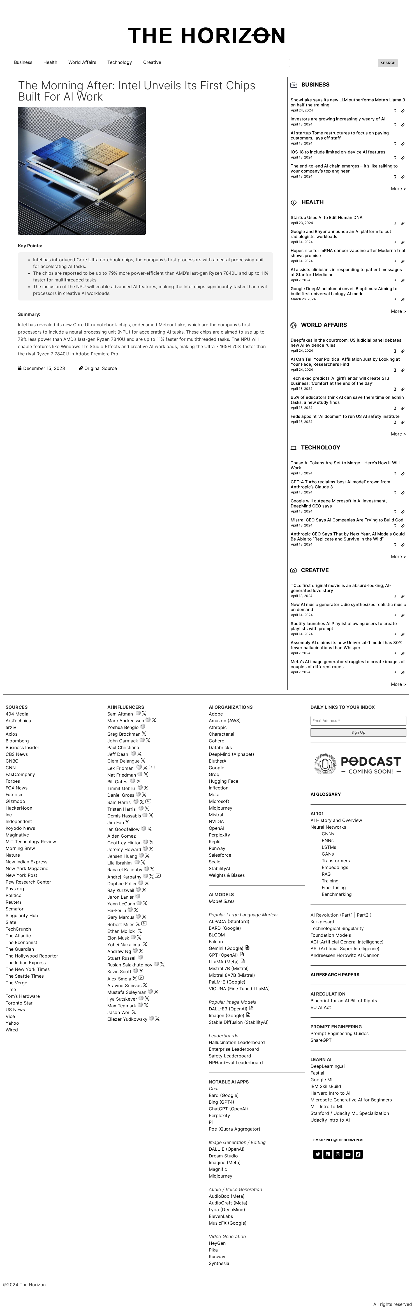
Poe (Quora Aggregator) (234, 1129)
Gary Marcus (120, 917)
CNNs (328, 833)
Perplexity (219, 835)
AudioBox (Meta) (227, 1196)
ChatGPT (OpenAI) (228, 1108)
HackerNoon (19, 808)
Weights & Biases (227, 875)
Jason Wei (118, 1012)
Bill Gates (117, 781)
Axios (11, 734)
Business (23, 62)
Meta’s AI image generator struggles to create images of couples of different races (348, 664)
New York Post (21, 875)
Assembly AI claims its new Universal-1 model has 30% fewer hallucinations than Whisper (346, 645)
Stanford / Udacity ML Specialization (350, 1113)
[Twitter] (317, 1154)
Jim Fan (115, 822)
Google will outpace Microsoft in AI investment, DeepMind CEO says (339, 503)
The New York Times (28, 969)
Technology (119, 62)
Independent (19, 821)
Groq (214, 774)
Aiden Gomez (121, 836)
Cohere (216, 741)
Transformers (336, 860)
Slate (11, 922)
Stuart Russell (121, 958)
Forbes (13, 781)
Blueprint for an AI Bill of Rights (344, 1000)
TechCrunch (18, 929)
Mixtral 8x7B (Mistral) (232, 975)
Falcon (216, 941)
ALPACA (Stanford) (229, 921)
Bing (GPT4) (221, 1102)
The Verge (16, 982)
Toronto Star (19, 1003)
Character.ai (221, 734)
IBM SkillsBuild (326, 1086)
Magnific (218, 1169)
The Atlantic (18, 935)
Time (11, 989)
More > (398, 188)
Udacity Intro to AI (330, 1120)
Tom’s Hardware (23, 996)
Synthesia (219, 1263)
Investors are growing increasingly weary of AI (338, 119)
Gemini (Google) (226, 948)
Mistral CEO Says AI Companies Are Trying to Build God (347, 520)
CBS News (17, 754)
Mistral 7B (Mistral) (229, 968)
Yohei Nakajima (123, 944)
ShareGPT (321, 1040)
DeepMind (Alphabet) (231, 754)
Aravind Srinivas (124, 985)
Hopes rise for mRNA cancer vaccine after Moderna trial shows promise (348, 253)
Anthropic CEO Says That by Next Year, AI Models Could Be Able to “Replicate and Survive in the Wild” (348, 536)
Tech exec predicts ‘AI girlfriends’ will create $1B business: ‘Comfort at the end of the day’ (340, 381)
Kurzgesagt (322, 921)
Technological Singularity (337, 928)
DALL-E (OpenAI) (227, 1149)
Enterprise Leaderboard (234, 1049)
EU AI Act (321, 1007)
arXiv (11, 727)
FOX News (16, 788)
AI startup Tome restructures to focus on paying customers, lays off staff (340, 135)
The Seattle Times (25, 976)
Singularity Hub (22, 915)
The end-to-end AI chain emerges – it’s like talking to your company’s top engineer (344, 168)
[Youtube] (348, 1154)
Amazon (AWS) (225, 720)
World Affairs (82, 62)
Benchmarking (337, 894)
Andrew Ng (119, 951)
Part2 (363, 915)
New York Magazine (27, 868)
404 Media (17, 714)
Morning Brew (20, 848)
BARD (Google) (225, 928)
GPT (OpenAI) (223, 955)
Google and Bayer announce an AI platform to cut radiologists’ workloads (341, 234)
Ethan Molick (121, 931)
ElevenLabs (221, 1216)
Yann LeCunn (121, 903)
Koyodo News (20, 828)
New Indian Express (26, 861)
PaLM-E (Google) (227, 982)
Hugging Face (223, 781)
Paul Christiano (123, 747)
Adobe (216, 714)
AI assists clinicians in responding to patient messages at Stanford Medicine (346, 272)
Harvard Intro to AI (330, 1093)
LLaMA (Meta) (224, 961)
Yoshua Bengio (123, 727)
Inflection (218, 788)
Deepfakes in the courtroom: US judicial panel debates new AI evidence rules (346, 342)
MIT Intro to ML (327, 1106)
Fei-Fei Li (116, 910)
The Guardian (20, 949)
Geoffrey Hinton (124, 842)
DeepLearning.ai (328, 1066)
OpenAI (216, 828)
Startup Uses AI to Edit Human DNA (327, 217)
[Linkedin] (327, 1154)
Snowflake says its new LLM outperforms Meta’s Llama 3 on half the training (348, 102)
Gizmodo (15, 801)
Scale (214, 861)
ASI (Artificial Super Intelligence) (345, 948)
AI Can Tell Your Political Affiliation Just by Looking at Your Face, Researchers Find (345, 361)
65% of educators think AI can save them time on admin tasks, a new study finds (347, 400)
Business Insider (22, 747)
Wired (12, 1030)
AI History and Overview (336, 820)
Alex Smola (119, 979)
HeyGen (217, 1243)
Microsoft (219, 801)
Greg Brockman (123, 734)
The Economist (21, 942)
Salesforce (220, 855)
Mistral (216, 814)
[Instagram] (338, 1154)
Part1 (347, 915)
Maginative (17, 835)
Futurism (15, 794)
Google (216, 767)
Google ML (322, 1079)
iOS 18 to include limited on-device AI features (338, 152)
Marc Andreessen (125, 720)
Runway (217, 848)
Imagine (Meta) (225, 1162)
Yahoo (12, 1023)
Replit (215, 841)
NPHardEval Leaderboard (236, 1062)
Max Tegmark (121, 1005)
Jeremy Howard (124, 849)
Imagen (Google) (226, 1015)
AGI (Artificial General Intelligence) (347, 942)
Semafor (15, 909)
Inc (9, 814)
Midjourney (220, 808)
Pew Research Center (28, 882)
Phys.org (15, 888)
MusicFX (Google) (228, 1223)
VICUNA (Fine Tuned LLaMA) (239, 988)
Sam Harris (119, 802)
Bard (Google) (224, 1095)
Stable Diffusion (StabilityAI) (239, 1022)
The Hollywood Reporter (32, 956)
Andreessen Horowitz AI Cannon (345, 955)
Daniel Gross (120, 795)
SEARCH (388, 63)
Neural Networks (328, 827)
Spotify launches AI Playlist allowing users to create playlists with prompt (344, 626)
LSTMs (329, 847)
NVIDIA (216, 821)
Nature (13, 855)
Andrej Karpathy (124, 877)
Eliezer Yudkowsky (127, 1019)
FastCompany (20, 774)
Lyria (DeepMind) (227, 1209)
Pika (213, 1250)
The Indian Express (26, 962)
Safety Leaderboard (230, 1056)
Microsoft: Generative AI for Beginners (351, 1100)
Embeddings (335, 867)
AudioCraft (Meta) (228, 1203)
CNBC (12, 761)
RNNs (328, 840)
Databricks (220, 747)
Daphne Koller (122, 883)
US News (15, 1009)
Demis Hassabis (124, 816)
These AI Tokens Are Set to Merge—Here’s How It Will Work (345, 465)
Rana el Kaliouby (124, 869)
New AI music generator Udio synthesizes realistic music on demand (348, 607)
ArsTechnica (18, 720)
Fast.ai (317, 1073)
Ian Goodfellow (123, 829)
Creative (152, 62)
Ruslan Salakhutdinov (129, 965)
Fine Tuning (334, 887)
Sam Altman (120, 714)
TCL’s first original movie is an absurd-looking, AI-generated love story (341, 588)
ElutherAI (218, 761)
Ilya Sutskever (122, 999)
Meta (214, 794)
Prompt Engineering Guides (340, 1033)
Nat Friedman (121, 775)
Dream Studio (223, 1156)
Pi (211, 1122)
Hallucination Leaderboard (237, 1042)
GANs (328, 854)
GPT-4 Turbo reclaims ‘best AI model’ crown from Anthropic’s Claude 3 (340, 484)
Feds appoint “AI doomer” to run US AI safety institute (345, 416)
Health (50, 62)
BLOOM (217, 935)
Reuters (14, 902)
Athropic (218, 727)
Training (330, 881)
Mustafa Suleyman (126, 992)
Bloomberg (17, 741)
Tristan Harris (121, 809)
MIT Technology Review (31, 841)
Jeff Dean (117, 754)
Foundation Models (331, 935)
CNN (11, 767)
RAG (326, 874)
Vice (10, 1016)
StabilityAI (219, 868)
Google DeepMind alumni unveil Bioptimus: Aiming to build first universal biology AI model (344, 291)
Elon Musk (118, 938)
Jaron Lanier (120, 897)
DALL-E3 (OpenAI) (228, 1009)
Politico (14, 895)
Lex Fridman (120, 768)
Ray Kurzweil (120, 890)
